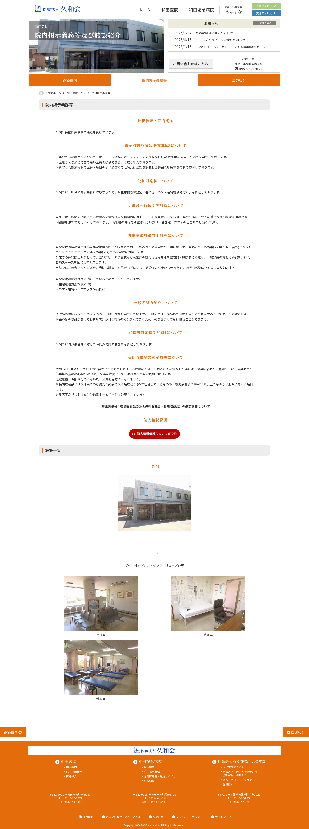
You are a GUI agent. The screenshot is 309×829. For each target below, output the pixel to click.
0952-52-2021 (250, 68)
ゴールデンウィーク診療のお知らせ (220, 40)
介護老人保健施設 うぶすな (241, 761)
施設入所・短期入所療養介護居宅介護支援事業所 (240, 773)
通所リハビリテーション (237, 779)
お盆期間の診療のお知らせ (214, 33)
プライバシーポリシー (189, 816)
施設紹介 (149, 781)
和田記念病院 (150, 761)
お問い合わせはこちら (190, 63)
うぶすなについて (233, 767)
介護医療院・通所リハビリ (160, 776)
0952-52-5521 (158, 798)
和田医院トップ (76, 93)
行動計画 (158, 816)
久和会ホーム (53, 93)
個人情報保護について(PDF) (157, 433)
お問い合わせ (264, 6)
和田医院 (69, 761)
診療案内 (71, 767)
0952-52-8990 (242, 798)
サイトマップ (223, 816)
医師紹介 (71, 776)
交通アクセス (264, 13)
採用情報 (88, 816)
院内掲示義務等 (75, 771)
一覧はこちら (264, 23)
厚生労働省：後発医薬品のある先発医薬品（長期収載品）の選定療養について (156, 406)
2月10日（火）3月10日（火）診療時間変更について (234, 47)
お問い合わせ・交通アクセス (123, 816)
